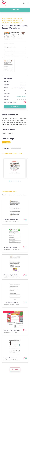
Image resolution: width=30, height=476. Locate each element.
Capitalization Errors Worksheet (14, 220)
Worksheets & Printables (11, 19)
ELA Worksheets (16, 23)
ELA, (21, 82)
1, (23, 85)
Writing (24, 82)
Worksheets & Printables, (17, 87)
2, (24, 85)
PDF (25, 90)
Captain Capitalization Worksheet (15, 358)
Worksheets (6, 21)
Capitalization (6, 142)
